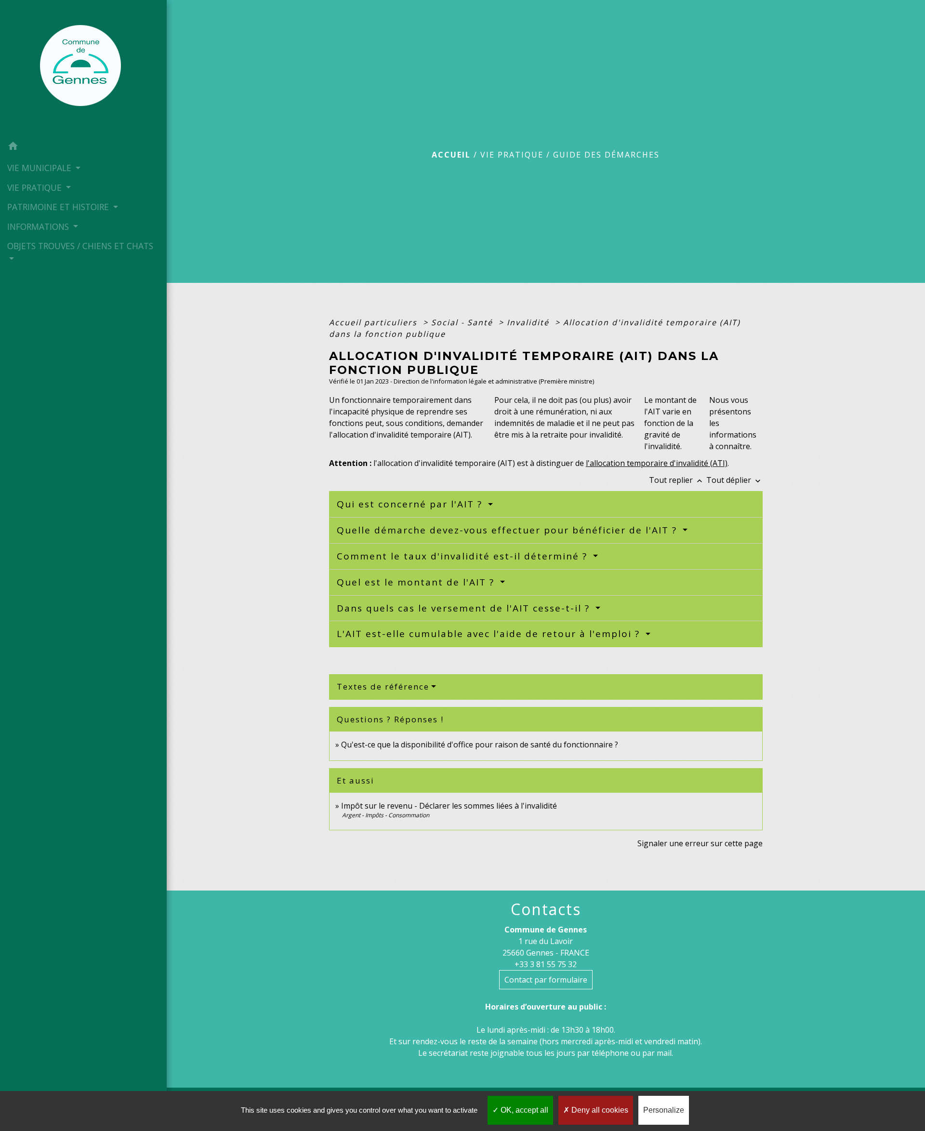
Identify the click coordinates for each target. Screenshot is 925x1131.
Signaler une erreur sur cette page (700, 843)
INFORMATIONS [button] (39, 226)
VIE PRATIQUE (511, 154)
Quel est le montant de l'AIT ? (417, 582)
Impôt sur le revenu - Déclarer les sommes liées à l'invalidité (449, 805)
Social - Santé (463, 322)
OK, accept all (523, 1110)
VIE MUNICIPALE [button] (40, 167)
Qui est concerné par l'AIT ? (411, 504)
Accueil (451, 154)
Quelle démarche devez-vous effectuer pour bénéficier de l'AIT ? (508, 530)
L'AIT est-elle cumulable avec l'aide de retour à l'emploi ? (490, 633)
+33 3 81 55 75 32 (546, 964)
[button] (83, 147)
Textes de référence (383, 686)
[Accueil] (83, 68)
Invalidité (529, 322)
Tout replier (676, 480)
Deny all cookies (598, 1110)
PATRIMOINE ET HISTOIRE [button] (59, 207)
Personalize (663, 1110)
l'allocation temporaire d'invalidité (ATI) (656, 463)
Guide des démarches (606, 154)
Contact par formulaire (545, 979)
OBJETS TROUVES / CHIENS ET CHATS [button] (80, 246)
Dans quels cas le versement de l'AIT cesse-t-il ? (465, 608)
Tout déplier (734, 480)
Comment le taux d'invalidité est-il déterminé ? (464, 556)
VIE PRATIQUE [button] (35, 187)
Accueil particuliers (374, 322)
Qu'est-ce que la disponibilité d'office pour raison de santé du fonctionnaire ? (479, 744)
